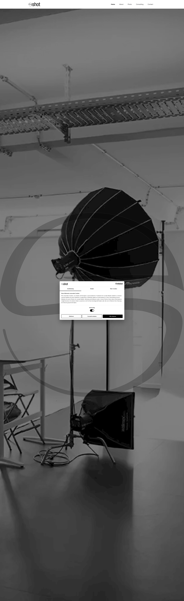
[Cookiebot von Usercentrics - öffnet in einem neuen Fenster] (116, 284)
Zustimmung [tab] (70, 288)
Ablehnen (71, 316)
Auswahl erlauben (92, 316)
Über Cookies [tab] (113, 288)
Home (113, 4)
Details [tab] (92, 288)
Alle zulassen (112, 316)
